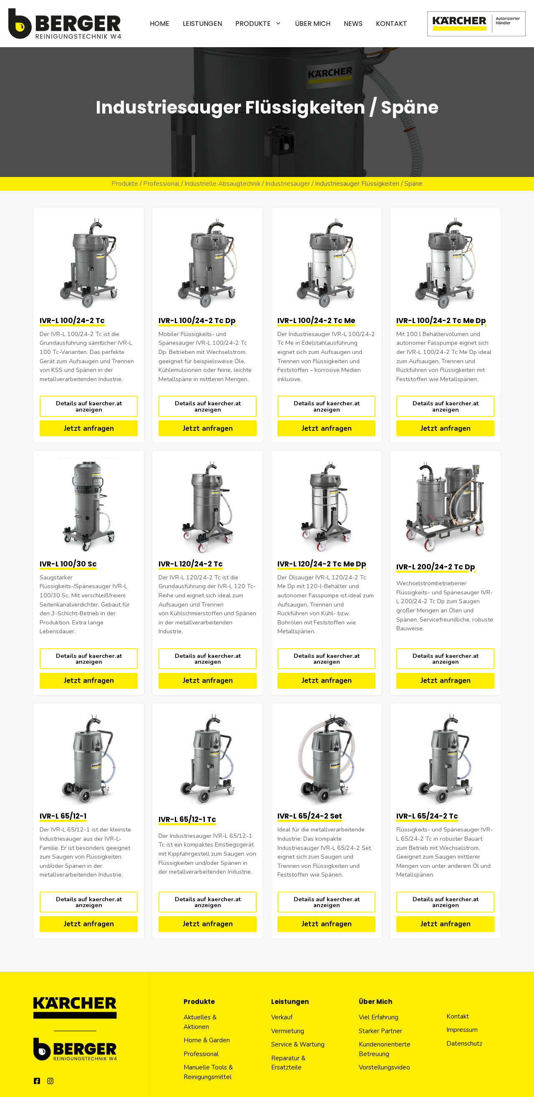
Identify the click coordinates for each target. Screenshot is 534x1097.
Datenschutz (464, 1043)
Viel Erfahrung (378, 1017)
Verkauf (281, 1017)
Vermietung (287, 1031)
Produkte (253, 23)
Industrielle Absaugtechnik (222, 183)
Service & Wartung (298, 1044)
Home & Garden (207, 1040)
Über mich (312, 23)
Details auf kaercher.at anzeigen (89, 406)
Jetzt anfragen (89, 428)
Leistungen (202, 23)
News (353, 23)
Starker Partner (380, 1031)
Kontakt (391, 23)
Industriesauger (287, 183)
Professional (161, 183)
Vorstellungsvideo (384, 1067)
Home (159, 23)
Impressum (462, 1030)
